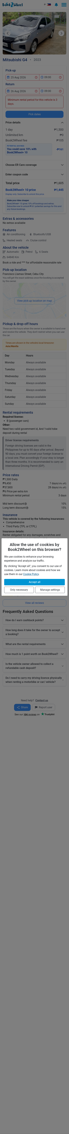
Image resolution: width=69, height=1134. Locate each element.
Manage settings (50, 589)
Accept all (34, 582)
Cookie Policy (31, 574)
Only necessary (19, 589)
